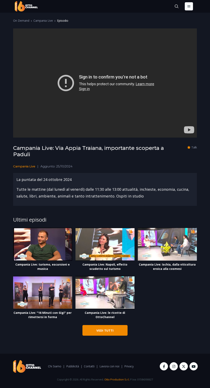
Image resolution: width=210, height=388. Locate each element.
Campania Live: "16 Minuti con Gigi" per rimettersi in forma (43, 315)
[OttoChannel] (26, 6)
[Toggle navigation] (189, 6)
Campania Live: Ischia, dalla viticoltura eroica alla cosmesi (167, 266)
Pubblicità (72, 366)
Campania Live (43, 20)
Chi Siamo (54, 366)
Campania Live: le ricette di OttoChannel (105, 315)
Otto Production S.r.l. (117, 379)
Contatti (89, 366)
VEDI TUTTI (105, 330)
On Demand (21, 20)
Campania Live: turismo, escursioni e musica (42, 266)
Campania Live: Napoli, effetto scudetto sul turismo (104, 266)
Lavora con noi (109, 366)
